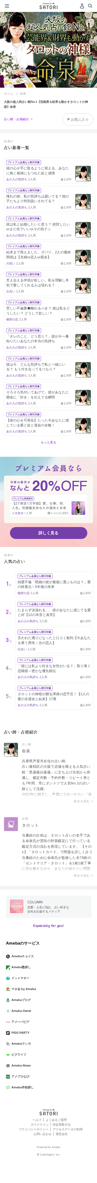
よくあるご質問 (56, 1120)
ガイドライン (39, 1124)
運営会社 (62, 1134)
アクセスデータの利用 (68, 1129)
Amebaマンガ (21, 1043)
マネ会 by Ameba (23, 989)
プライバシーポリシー (33, 1129)
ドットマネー (20, 978)
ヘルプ (37, 1120)
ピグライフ (18, 1054)
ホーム (8, 93)
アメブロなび (20, 1076)
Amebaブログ (21, 1000)
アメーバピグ (20, 1022)
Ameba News (21, 1065)
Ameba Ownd (21, 1011)
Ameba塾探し (21, 967)
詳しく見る (48, 532)
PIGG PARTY (20, 1032)
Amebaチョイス (22, 956)
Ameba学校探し (22, 1087)
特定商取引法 (62, 1124)
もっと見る (48, 442)
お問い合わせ (42, 1134)
